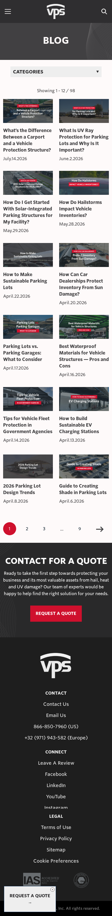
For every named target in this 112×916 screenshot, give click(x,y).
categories (28, 71)
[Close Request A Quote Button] (52, 889)
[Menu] (8, 11)
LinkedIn (56, 785)
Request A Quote (56, 613)
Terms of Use (56, 827)
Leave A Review (56, 763)
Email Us (56, 715)
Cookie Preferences (56, 861)
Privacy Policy (56, 838)
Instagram (56, 808)
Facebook (56, 774)
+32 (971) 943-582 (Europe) (56, 737)
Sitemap (56, 849)
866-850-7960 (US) (56, 726)
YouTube (56, 796)
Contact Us (56, 704)
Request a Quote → (30, 899)
